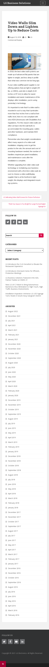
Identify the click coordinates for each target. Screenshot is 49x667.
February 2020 (13, 391)
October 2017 (13, 521)
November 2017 (14, 517)
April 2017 (12, 550)
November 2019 (14, 405)
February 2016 (13, 615)
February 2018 (13, 503)
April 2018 (12, 493)
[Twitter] (7, 222)
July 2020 (11, 367)
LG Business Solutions (17, 3)
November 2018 (14, 461)
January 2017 (13, 564)
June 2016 (12, 596)
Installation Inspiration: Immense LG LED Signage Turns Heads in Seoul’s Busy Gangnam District (24, 294)
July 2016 (11, 592)
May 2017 (12, 545)
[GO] (41, 235)
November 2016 (14, 573)
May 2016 (12, 601)
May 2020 (12, 377)
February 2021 (13, 335)
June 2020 (12, 372)
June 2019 (12, 428)
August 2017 (13, 531)
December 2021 (14, 316)
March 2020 (12, 386)
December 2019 (14, 400)
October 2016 (13, 578)
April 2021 (12, 325)
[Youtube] (19, 222)
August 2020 (13, 363)
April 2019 (12, 437)
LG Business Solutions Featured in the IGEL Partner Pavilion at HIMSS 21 (22, 279)
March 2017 (12, 554)
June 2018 (12, 484)
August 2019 (13, 419)
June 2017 (12, 540)
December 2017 (14, 512)
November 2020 (14, 349)
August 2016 (13, 587)
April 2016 (12, 606)
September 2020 (14, 358)
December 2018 (14, 456)
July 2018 (11, 479)
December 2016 (14, 568)
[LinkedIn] (25, 222)
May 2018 (12, 489)
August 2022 (13, 311)
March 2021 (12, 330)
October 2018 (13, 465)
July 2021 (11, 321)
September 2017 (14, 526)
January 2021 (13, 339)
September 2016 (14, 582)
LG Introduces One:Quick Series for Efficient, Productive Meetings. (22, 272)
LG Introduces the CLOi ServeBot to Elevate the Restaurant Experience (23, 265)
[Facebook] (13, 222)
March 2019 (12, 442)
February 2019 (13, 447)
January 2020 (13, 395)
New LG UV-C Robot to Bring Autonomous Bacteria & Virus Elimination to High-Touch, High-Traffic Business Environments (24, 286)
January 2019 (13, 451)
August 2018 (13, 475)
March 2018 (12, 498)
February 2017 (13, 559)
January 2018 (13, 507)
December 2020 (14, 344)
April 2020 (12, 381)
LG (25, 37)
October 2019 (13, 409)
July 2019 (11, 423)
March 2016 (12, 610)
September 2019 (14, 414)
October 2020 (13, 353)
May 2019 (12, 433)
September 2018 (14, 470)
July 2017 (11, 535)
